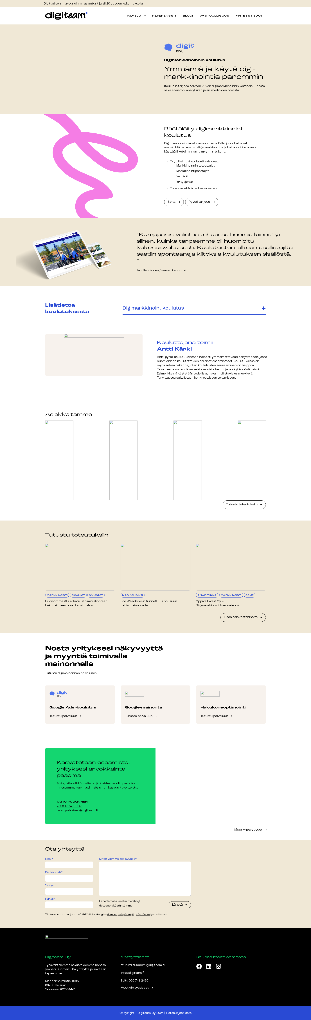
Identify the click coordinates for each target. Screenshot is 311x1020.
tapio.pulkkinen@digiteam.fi (77, 810)
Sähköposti (54, 872)
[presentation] (80, 567)
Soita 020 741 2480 (134, 980)
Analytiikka (207, 595)
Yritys (49, 885)
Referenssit (164, 16)
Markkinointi (57, 595)
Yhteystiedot (249, 16)
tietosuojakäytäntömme (115, 905)
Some (249, 595)
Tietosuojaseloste (179, 1013)
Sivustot (96, 595)
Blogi (188, 16)
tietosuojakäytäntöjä (120, 914)
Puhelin (50, 898)
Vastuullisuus (214, 16)
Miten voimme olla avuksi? (118, 859)
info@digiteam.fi (133, 972)
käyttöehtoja (144, 914)
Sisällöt (78, 595)
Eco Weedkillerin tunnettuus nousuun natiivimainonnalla (149, 603)
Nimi (49, 859)
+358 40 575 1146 (69, 806)
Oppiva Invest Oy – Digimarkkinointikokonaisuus (217, 603)
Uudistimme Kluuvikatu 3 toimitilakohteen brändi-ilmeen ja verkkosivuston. (76, 603)
